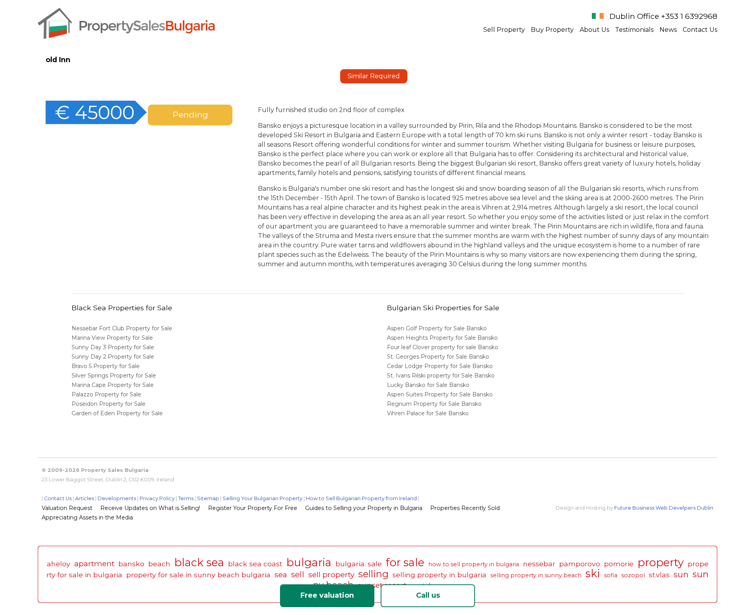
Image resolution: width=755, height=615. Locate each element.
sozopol (633, 575)
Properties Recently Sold (465, 508)
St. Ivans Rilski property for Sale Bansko (441, 375)
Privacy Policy (157, 498)
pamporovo (579, 564)
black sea (199, 562)
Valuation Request (67, 508)
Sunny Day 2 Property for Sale (113, 356)
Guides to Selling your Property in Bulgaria (363, 508)
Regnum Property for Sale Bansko (435, 403)
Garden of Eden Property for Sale (117, 413)
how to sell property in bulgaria (473, 564)
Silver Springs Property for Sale (114, 375)
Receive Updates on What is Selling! (150, 508)
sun (681, 574)
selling (373, 574)
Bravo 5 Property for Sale (106, 366)
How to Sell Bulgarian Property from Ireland (361, 498)
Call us (428, 595)
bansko (131, 564)
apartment (94, 563)
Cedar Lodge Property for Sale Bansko (440, 366)
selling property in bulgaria (439, 575)
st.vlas (659, 575)
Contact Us (700, 29)
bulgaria (308, 562)
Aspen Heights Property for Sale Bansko (443, 337)
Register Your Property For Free (252, 508)
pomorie (618, 564)
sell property (331, 574)
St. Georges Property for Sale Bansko (439, 356)
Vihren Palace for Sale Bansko (428, 413)
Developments (117, 498)
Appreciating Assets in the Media (87, 517)
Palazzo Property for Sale (106, 394)
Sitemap (208, 498)
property (660, 562)
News (668, 29)
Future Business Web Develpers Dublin (663, 508)
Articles (84, 498)
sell (297, 574)
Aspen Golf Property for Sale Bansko (437, 328)
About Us (594, 29)
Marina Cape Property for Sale (113, 385)
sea (280, 574)
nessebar (539, 564)
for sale (405, 562)
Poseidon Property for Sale (108, 403)
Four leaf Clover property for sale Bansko (443, 347)
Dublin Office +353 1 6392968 (663, 16)
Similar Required (374, 76)
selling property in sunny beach (536, 575)
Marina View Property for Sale (112, 337)
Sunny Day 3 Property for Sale (113, 347)
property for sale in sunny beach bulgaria (198, 575)
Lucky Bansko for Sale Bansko (429, 385)
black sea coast (255, 564)
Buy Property (552, 29)
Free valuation (327, 595)
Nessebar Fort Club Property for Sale (122, 328)
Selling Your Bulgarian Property (262, 498)
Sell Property (504, 29)
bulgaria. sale (358, 564)
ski (593, 573)
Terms (185, 498)
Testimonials (634, 29)
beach (159, 564)
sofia (610, 575)
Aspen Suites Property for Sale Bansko (440, 394)
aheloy (58, 564)
